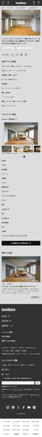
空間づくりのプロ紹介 (8, 341)
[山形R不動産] (16, 421)
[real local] (26, 434)
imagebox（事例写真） (20, 7)
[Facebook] (23, 407)
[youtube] (28, 407)
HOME (3, 7)
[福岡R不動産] (6, 429)
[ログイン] (3, 2)
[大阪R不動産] (26, 425)
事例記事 (9, 283)
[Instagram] (7, 407)
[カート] (8, 2)
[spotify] (34, 407)
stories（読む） (10, 7)
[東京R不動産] (6, 421)
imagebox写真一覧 (32, 7)
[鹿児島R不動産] (16, 429)
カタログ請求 (6, 336)
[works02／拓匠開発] (21, 133)
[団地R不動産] (26, 429)
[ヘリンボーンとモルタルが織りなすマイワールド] (21, 277)
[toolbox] (9, 309)
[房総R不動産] (26, 421)
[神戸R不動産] (35, 425)
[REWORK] (35, 434)
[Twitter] (18, 407)
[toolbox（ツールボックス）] (21, 3)
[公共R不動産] (35, 429)
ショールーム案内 (7, 332)
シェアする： (6, 55)
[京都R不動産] (16, 425)
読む (4, 284)
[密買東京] (6, 434)
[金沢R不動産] (6, 425)
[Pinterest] (13, 407)
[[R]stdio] (16, 434)
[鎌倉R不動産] (35, 421)
